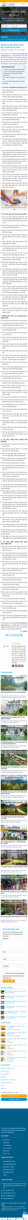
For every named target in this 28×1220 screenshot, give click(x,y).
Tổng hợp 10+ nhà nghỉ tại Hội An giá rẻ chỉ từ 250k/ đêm (15, 997)
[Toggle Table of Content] (24, 67)
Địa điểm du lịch (5, 1071)
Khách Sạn (3, 1077)
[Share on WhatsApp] (7, 635)
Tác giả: (19, 50)
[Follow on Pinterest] (19, 666)
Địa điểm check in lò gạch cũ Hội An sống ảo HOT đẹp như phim (16, 1012)
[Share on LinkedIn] (21, 635)
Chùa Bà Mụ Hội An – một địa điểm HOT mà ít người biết (15, 1007)
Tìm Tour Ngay (14, 30)
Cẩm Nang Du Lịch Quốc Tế (8, 1068)
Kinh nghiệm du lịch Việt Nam (8, 1079)
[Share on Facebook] (10, 635)
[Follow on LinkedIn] (22, 666)
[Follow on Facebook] (13, 666)
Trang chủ (3, 39)
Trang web (6, 966)
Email (5, 959)
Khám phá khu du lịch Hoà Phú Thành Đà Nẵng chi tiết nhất (15, 991)
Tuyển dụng (20, 1)
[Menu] (26, 4)
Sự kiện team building (6, 1082)
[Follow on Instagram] (16, 666)
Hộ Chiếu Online (5, 1074)
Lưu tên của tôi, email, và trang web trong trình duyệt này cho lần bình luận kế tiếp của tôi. (13, 976)
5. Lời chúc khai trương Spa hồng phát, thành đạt (13, 82)
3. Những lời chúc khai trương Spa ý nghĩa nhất (13, 74)
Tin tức (2, 1085)
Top (25, 1219)
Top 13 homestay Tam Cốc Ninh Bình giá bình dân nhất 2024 (15, 1017)
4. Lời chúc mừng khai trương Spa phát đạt (14, 78)
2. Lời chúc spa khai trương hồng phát (13, 71)
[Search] (23, 4)
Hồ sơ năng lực (13, 1)
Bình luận (6, 938)
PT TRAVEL (24, 631)
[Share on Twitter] (12, 635)
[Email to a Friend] (15, 635)
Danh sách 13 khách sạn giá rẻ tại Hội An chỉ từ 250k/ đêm (15, 1002)
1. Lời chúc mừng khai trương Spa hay (13, 69)
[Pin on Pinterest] (18, 635)
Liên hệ (7, 1)
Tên (4, 952)
